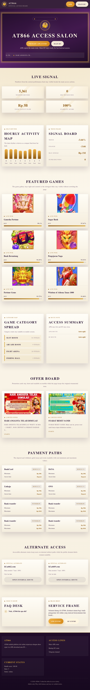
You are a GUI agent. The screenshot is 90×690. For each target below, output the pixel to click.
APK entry (56, 621)
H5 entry (72, 621)
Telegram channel (54, 652)
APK (70, 4)
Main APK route (54, 644)
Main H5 (82, 4)
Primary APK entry (38, 44)
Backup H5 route (54, 648)
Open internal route (22, 580)
